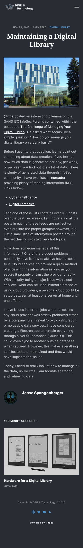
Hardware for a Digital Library (28, 481)
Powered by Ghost (41, 522)
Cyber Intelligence (23, 197)
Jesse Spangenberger (42, 393)
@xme (9, 116)
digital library (60, 27)
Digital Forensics (22, 204)
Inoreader (57, 178)
